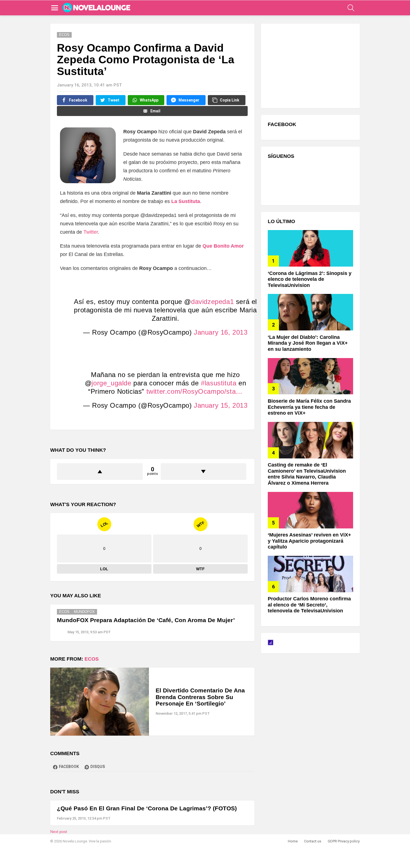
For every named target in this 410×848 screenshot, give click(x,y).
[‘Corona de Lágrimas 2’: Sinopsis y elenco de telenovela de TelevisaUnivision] (310, 248)
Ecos (64, 612)
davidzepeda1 (212, 301)
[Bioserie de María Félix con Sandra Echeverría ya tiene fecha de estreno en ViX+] (310, 376)
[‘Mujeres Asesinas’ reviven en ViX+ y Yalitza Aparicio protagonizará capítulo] (310, 510)
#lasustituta (218, 383)
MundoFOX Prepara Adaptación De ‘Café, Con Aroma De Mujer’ (146, 620)
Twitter (90, 232)
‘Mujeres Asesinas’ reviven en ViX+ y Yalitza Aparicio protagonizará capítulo (309, 541)
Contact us (312, 841)
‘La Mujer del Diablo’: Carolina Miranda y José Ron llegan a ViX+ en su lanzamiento (308, 343)
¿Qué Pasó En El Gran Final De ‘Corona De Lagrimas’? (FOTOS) (147, 808)
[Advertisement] (309, 65)
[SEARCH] (351, 7)
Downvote (204, 471)
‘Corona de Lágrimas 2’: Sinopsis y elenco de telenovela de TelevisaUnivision (309, 279)
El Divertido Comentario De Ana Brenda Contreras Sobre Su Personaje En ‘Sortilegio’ (200, 697)
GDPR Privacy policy (344, 841)
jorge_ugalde (111, 383)
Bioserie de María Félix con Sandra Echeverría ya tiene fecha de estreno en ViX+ (309, 407)
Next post (58, 831)
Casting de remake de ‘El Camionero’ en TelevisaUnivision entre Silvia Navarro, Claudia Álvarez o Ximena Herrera (307, 474)
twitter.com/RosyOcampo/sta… (194, 391)
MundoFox (84, 612)
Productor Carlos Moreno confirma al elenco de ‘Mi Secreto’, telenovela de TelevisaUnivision (309, 604)
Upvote (100, 471)
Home (293, 841)
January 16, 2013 (221, 332)
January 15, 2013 (221, 405)
